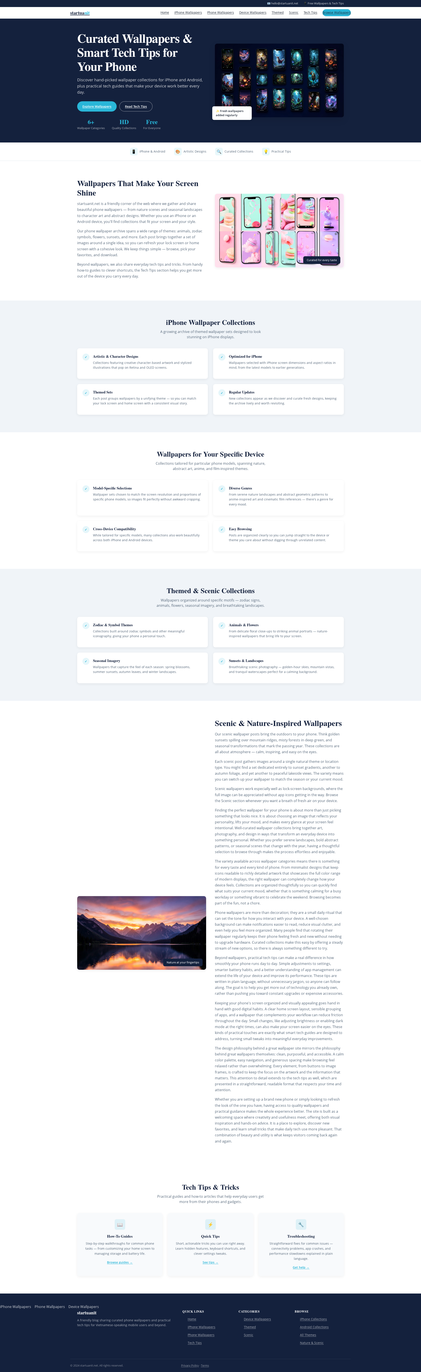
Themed (278, 12)
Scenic (293, 12)
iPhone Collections (313, 1319)
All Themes (308, 1335)
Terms (205, 1365)
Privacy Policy (190, 1365)
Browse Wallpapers (337, 12)
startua (80, 12)
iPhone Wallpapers (188, 12)
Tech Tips (310, 12)
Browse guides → (120, 1262)
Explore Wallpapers (96, 106)
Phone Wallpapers (220, 12)
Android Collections (314, 1327)
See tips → (210, 1262)
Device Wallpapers (252, 12)
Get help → (301, 1267)
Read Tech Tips (136, 106)
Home (165, 12)
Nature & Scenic (312, 1343)
